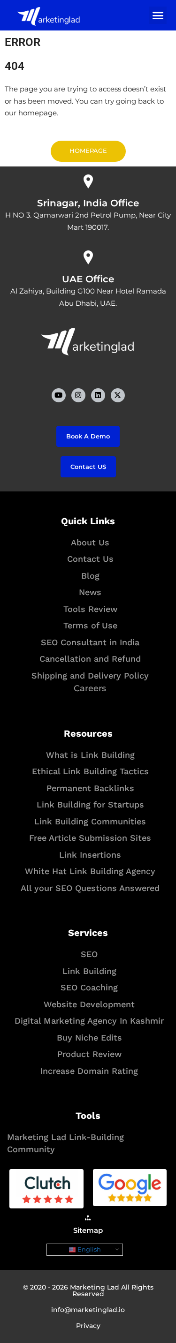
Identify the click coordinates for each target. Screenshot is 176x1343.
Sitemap (88, 1230)
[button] (158, 15)
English (88, 1249)
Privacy (88, 1325)
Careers (90, 688)
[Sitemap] (88, 1217)
